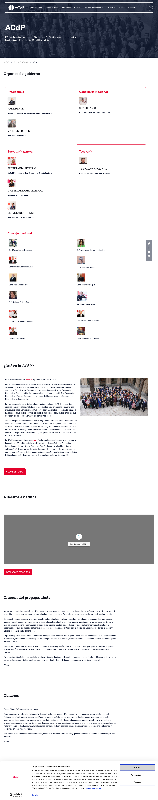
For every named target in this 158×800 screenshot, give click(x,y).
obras (34, 440)
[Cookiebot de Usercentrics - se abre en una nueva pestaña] (16, 795)
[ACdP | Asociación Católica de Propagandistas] (16, 7)
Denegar (137, 782)
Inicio (6, 62)
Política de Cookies (93, 788)
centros (29, 379)
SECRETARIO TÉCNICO (21, 212)
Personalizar (136, 775)
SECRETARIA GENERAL (22, 168)
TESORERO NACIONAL (93, 168)
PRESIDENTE (16, 108)
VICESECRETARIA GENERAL (25, 190)
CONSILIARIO (87, 107)
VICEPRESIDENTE (19, 130)
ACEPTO (137, 767)
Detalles (35, 795)
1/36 (61, 624)
